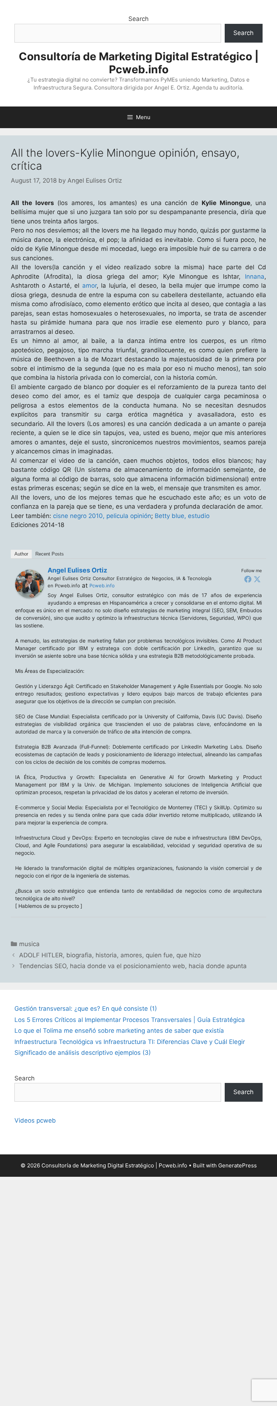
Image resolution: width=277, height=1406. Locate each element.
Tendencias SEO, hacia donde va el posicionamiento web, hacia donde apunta (133, 966)
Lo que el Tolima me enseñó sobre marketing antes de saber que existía (119, 1030)
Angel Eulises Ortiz (77, 570)
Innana (254, 276)
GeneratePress (237, 1165)
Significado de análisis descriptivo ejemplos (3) (82, 1052)
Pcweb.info (102, 585)
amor (89, 285)
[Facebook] (247, 579)
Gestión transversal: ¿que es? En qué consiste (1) (85, 1008)
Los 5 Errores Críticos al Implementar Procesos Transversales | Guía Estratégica (129, 1019)
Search (138, 18)
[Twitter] (257, 579)
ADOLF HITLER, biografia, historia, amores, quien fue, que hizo (110, 955)
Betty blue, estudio (182, 515)
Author (21, 554)
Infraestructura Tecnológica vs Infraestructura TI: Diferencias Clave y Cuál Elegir (129, 1041)
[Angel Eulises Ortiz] (29, 596)
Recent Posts (49, 554)
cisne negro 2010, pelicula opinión (102, 515)
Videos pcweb (35, 1120)
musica (29, 944)
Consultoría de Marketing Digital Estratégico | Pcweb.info (139, 63)
